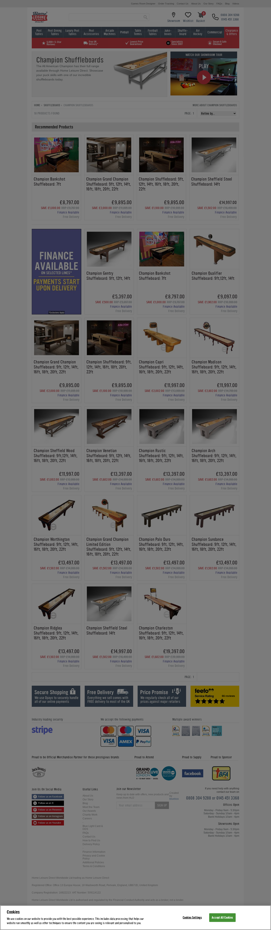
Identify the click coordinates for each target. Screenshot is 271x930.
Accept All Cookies (222, 917)
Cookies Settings (192, 917)
